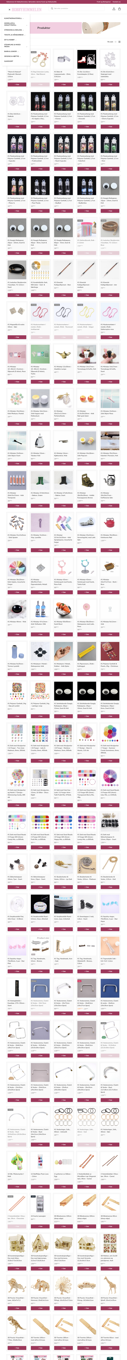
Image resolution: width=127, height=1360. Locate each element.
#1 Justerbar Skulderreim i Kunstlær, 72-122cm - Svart (17, 284)
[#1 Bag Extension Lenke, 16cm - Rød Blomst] (40, 59)
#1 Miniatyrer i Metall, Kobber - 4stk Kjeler (62, 665)
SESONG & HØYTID (11, 56)
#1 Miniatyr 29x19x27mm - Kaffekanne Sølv (107, 495)
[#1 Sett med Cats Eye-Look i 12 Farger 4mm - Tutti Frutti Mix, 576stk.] (63, 777)
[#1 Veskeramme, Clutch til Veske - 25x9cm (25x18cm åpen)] (63, 1072)
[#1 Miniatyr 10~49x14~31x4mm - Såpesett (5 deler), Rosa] (17, 354)
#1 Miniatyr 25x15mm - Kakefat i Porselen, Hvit (109, 454)
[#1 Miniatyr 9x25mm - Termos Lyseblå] (17, 651)
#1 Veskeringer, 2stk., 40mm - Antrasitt (62, 1130)
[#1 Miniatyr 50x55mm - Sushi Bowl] (63, 609)
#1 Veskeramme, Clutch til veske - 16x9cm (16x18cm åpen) (109, 1003)
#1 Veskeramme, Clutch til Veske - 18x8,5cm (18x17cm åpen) (16, 1045)
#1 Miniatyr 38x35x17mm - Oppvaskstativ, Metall (39, 582)
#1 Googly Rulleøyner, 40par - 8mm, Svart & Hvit (39, 242)
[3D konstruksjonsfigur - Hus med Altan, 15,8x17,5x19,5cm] (17, 1243)
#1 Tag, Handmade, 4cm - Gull (63, 960)
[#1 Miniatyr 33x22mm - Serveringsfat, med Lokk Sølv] (86, 522)
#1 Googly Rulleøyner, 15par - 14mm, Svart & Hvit (109, 200)
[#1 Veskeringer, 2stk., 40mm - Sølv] (110, 1117)
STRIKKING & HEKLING (13, 30)
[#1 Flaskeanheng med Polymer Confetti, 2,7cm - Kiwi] (110, 143)
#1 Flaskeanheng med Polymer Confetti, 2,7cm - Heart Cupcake (63, 158)
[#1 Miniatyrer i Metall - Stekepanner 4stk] (40, 651)
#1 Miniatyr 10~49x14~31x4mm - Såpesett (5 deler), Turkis (39, 370)
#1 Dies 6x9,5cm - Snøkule (14, 115)
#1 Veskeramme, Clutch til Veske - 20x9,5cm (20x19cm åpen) (86, 1045)
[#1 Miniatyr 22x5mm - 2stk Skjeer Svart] (17, 440)
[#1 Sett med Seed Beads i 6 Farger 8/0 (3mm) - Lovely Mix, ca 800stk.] (86, 822)
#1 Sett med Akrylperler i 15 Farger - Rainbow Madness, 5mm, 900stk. (63, 748)
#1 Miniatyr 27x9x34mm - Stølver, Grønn (40, 494)
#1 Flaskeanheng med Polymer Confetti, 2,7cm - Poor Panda (40, 200)
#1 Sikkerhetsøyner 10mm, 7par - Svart (15, 878)
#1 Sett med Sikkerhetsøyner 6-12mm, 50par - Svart (108, 837)
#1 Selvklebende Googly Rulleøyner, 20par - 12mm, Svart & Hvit (63, 705)
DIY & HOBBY (9, 40)
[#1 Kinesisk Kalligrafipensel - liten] (63, 269)
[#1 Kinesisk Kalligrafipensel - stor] (110, 269)
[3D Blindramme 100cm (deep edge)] (63, 1203)
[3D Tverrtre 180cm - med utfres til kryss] (63, 1325)
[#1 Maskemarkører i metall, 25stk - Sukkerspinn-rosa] (110, 312)
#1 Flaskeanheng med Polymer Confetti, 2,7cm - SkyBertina (86, 200)
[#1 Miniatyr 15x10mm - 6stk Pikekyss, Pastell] (17, 398)
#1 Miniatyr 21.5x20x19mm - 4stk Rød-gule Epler (85, 413)
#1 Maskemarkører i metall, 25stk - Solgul (85, 325)
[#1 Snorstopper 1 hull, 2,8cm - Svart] (86, 904)
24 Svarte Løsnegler (38, 1216)
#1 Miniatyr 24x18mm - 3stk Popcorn (86, 454)
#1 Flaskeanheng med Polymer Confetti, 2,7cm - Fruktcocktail (40, 158)
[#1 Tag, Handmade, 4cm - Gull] (63, 946)
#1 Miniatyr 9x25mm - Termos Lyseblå (16, 665)
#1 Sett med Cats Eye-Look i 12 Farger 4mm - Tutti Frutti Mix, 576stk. (62, 792)
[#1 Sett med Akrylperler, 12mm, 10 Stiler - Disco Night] (40, 777)
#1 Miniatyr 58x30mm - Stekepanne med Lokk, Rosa (86, 624)
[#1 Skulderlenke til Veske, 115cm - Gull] (110, 864)
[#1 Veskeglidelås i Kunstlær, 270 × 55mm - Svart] (17, 988)
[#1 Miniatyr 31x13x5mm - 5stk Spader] (17, 522)
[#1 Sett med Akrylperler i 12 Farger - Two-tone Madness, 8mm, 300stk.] (17, 733)
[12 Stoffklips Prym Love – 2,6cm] (40, 1161)
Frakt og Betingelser (104, 2)
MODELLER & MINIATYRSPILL (10, 24)
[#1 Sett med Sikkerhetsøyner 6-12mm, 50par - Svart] (110, 822)
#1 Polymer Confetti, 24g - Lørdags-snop (40, 704)
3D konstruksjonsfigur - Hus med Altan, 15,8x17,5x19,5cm (16, 1258)
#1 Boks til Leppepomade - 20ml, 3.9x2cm (62, 74)
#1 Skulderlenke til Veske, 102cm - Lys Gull (63, 878)
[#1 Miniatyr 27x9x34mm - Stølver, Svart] (63, 480)
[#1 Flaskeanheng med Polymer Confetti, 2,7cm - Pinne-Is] (17, 185)
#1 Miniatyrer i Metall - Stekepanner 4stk (39, 665)
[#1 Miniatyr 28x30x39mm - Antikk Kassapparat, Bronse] (86, 480)
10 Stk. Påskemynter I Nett (16, 1175)
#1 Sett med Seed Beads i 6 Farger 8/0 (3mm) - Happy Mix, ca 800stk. (63, 837)
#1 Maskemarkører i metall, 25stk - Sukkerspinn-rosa (108, 326)
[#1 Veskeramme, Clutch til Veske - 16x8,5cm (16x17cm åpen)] (86, 988)
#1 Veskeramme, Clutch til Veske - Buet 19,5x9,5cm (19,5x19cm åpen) (17, 1133)
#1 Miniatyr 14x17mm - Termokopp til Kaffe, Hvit (86, 368)
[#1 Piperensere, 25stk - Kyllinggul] (86, 651)
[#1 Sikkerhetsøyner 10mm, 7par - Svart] (17, 864)
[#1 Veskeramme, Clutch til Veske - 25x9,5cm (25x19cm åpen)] (40, 1072)
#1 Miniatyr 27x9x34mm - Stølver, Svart (63, 494)
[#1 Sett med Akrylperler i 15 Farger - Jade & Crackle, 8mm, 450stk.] (40, 733)
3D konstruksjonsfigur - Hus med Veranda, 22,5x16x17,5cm (86, 1258)
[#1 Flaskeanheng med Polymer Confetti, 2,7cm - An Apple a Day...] (40, 101)
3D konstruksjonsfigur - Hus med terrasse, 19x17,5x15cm (63, 1258)
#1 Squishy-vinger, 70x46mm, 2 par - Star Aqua (109, 918)
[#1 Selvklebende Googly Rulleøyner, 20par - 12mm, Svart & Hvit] (63, 691)
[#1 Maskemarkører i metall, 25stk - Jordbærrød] (40, 312)
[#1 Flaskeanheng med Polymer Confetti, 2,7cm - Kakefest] (86, 143)
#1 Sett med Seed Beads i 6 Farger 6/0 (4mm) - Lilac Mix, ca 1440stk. (110, 792)
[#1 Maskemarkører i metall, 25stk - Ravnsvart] (63, 312)
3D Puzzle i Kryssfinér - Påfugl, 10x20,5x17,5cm (63, 1299)
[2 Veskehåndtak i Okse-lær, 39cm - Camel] (110, 1161)
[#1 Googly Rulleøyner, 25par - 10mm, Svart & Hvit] (17, 227)
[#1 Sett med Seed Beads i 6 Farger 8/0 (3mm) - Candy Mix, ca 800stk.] (17, 822)
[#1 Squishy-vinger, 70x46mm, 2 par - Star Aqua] (110, 904)
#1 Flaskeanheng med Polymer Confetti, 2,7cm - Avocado (86, 116)
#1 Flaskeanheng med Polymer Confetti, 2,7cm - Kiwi (109, 158)
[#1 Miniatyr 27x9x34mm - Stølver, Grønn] (40, 480)
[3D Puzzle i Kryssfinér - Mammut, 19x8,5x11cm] (40, 1285)
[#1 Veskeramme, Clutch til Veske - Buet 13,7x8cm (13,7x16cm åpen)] (110, 1072)
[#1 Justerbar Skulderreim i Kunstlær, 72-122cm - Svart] (17, 269)
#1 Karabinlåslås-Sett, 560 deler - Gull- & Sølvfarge (39, 284)
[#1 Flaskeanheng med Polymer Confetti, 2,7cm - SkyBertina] (86, 185)
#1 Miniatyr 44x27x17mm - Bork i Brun (109, 582)
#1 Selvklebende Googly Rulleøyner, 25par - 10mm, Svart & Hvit (86, 705)
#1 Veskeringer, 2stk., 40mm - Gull (85, 1130)
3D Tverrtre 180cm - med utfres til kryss (61, 1339)
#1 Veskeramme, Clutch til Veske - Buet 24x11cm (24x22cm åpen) (39, 1133)
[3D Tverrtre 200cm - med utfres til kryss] (86, 1325)
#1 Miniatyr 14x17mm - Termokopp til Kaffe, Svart (109, 369)
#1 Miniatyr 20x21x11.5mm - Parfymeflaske (60, 413)
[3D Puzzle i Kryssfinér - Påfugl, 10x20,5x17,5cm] (63, 1285)
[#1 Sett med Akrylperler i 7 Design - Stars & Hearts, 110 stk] (86, 733)
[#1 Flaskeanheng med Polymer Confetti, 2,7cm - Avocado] (86, 101)
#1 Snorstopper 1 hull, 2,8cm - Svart (85, 917)
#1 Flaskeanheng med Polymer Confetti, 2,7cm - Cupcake (16, 158)
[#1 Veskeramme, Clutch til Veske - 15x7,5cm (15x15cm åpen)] (40, 988)
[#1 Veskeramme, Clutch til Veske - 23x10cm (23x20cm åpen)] (17, 1072)
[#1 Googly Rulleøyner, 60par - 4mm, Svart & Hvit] (63, 227)
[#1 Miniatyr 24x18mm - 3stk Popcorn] (86, 440)
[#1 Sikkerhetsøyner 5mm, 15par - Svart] (40, 864)
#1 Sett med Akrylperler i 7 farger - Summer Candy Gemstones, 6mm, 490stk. (110, 749)
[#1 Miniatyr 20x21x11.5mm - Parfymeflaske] (63, 398)
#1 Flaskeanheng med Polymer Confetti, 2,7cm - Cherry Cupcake (109, 116)
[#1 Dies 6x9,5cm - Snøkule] (17, 101)
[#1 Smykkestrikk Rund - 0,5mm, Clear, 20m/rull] (40, 904)
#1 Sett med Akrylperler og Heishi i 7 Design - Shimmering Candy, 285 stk (17, 793)
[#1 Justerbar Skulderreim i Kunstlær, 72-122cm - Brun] (110, 227)
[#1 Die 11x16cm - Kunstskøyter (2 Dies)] (86, 59)
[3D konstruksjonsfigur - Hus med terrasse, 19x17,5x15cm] (63, 1243)
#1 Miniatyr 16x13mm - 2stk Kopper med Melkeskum (39, 413)
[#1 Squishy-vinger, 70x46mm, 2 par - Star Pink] (17, 946)
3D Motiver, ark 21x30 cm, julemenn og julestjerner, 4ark (109, 1258)
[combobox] (76, 8)
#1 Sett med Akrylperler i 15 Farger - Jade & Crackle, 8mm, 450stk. (40, 748)
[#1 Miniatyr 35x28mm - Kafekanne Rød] (110, 522)
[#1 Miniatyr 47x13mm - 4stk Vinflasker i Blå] (40, 609)
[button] (119, 9)
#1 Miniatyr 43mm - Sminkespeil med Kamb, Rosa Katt (63, 582)
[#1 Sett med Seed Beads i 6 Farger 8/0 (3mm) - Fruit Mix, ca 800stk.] (40, 822)
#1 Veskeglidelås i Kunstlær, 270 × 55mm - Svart (16, 1003)
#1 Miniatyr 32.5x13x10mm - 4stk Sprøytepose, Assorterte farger (63, 538)
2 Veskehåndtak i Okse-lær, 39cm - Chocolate (16, 1217)
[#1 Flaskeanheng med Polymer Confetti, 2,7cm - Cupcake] (17, 143)
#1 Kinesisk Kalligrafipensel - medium (83, 284)
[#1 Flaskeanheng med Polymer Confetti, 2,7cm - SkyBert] (63, 185)
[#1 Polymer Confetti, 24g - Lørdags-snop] (40, 691)
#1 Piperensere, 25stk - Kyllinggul (86, 665)
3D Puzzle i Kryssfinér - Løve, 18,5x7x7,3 (16, 1299)
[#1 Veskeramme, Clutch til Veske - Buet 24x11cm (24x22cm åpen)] (40, 1117)
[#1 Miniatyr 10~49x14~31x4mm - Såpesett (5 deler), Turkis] (40, 354)
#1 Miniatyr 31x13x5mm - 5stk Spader (17, 536)
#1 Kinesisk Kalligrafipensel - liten (62, 283)
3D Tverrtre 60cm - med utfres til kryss (109, 1339)
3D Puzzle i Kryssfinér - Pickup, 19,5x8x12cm (86, 1299)
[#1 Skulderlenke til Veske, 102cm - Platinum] (86, 864)
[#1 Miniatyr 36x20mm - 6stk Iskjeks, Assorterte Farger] (17, 567)
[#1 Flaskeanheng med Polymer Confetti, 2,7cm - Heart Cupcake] (63, 143)
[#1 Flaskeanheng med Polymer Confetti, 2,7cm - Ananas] (63, 101)
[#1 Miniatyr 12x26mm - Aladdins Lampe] (63, 354)
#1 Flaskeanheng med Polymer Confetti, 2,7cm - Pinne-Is (16, 200)
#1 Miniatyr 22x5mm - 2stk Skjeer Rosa (109, 412)
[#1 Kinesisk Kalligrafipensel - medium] (86, 269)
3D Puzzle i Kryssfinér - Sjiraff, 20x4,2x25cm (109, 1299)
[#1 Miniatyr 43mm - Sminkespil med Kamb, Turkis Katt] (86, 567)
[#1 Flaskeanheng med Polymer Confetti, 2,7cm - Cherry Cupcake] (110, 101)
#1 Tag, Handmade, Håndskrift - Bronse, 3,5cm (84, 961)
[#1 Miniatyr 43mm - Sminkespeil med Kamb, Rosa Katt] (63, 567)
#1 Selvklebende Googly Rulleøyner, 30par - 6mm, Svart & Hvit (110, 705)
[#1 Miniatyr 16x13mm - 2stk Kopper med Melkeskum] (40, 398)
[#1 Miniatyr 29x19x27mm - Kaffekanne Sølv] (110, 480)
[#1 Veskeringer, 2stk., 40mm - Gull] (86, 1117)
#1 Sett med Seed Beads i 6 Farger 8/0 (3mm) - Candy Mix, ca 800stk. (17, 837)
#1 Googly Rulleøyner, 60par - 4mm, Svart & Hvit (62, 242)
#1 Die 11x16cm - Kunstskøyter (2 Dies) (85, 73)
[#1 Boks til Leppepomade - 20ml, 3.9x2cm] (63, 59)
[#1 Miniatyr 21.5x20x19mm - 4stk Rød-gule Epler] (86, 398)
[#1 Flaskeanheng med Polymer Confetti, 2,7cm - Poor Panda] (40, 185)
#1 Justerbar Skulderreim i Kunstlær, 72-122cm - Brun (110, 242)
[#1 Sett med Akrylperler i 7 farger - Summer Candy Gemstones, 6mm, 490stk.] (110, 733)
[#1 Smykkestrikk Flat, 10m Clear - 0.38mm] (17, 904)
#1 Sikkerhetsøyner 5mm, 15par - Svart (38, 878)
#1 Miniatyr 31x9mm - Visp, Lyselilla (39, 536)
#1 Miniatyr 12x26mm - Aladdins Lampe (63, 368)
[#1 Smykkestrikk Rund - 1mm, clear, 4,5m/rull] (63, 904)
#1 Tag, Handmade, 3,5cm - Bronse (38, 960)
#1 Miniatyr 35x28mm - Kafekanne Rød (109, 536)
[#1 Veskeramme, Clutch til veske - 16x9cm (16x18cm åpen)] (110, 988)
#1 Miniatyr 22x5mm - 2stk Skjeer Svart (16, 454)
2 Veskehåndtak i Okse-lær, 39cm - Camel (109, 1175)
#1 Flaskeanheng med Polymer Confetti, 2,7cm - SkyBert (63, 200)
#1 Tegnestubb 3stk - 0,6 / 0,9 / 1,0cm (109, 960)
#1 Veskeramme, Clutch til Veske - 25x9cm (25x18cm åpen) (63, 1087)
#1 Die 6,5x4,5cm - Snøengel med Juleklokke (108, 74)
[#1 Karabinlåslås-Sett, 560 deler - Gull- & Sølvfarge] (40, 269)
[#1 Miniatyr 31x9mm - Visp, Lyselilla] (40, 522)
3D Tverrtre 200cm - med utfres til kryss (84, 1339)
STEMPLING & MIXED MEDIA (12, 46)
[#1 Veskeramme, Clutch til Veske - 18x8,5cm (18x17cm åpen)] (17, 1030)
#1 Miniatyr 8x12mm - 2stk (109, 623)
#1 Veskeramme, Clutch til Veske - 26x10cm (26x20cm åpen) (86, 1087)
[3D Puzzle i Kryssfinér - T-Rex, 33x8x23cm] (17, 1325)
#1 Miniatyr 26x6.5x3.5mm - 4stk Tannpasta (16, 495)
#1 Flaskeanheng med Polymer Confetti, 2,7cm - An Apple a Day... (40, 116)
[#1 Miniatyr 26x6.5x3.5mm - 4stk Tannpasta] (17, 480)
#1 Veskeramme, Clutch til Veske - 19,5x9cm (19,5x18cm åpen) (39, 1045)
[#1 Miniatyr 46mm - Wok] (17, 609)
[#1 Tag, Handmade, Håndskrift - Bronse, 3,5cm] (86, 946)
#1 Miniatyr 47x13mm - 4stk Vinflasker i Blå (39, 623)
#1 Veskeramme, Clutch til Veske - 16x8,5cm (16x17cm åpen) (86, 1003)
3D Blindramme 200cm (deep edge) (86, 1217)
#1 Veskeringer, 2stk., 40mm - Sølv (109, 1130)
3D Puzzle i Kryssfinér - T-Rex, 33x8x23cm (16, 1339)
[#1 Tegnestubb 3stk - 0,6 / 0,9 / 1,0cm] (110, 946)
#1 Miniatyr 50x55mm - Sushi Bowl (63, 623)
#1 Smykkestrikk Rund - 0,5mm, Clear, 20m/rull (40, 917)
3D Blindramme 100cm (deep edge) (62, 1217)
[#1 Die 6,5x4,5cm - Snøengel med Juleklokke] (110, 59)
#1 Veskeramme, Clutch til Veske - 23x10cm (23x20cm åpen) (16, 1087)
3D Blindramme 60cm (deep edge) (109, 1217)
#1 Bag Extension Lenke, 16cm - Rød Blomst (40, 73)
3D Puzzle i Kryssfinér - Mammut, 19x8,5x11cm (40, 1299)
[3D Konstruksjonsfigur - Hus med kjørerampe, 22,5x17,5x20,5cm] (40, 1243)
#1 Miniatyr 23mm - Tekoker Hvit (38, 454)
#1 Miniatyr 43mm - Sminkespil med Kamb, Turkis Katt (85, 582)
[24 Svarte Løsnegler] (40, 1203)
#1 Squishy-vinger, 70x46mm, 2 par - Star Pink (16, 961)
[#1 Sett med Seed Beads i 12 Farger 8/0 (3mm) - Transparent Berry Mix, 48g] (86, 777)
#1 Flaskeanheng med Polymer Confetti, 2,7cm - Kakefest (86, 158)
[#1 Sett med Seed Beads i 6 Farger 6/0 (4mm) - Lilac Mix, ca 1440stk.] (110, 777)
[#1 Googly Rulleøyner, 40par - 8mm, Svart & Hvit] (40, 227)
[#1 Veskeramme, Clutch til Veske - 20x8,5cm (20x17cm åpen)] (63, 1030)
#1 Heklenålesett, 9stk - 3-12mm (86, 241)
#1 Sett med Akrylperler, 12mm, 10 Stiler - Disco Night (40, 792)
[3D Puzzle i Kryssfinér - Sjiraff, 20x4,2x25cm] (110, 1285)
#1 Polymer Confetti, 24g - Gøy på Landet (17, 704)
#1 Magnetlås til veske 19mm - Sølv (16, 325)
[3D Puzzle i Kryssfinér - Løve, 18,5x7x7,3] (17, 1285)
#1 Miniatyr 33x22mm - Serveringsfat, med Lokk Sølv (86, 537)
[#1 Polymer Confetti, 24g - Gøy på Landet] (17, 691)
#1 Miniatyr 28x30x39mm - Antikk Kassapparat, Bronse (85, 495)
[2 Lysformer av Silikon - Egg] (63, 1161)
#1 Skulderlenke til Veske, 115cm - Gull (108, 878)
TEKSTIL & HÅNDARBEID (14, 35)
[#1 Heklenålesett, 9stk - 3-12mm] (86, 227)
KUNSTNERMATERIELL (13, 18)
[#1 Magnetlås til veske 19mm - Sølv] (17, 312)
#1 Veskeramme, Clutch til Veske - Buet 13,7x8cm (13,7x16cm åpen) (109, 1088)
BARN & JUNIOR (10, 51)
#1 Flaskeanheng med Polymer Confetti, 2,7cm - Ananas (63, 116)
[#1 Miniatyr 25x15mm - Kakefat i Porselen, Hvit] (110, 440)
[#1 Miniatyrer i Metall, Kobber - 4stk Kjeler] (63, 651)
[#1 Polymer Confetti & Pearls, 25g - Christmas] (110, 651)
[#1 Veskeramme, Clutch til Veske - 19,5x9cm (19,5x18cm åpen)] (40, 1030)
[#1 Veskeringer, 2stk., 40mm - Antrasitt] (63, 1117)
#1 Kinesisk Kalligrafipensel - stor (109, 283)
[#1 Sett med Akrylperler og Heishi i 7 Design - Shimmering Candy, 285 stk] (17, 777)
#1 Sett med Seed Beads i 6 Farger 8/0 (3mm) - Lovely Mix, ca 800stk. (86, 837)
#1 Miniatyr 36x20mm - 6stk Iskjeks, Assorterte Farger (16, 582)
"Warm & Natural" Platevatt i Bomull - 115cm (15, 74)
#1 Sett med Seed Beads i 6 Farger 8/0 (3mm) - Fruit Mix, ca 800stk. (40, 837)
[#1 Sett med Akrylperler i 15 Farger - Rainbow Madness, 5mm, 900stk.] (63, 733)
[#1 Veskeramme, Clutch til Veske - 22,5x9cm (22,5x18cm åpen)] (110, 1030)
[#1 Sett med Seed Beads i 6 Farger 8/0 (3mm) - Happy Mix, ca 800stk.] (63, 822)
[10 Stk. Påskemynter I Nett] (17, 1161)
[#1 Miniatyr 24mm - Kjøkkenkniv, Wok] (63, 440)
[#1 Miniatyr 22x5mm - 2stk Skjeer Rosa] (110, 398)
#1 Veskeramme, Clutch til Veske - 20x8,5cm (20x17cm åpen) (63, 1045)
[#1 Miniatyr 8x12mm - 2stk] (110, 609)
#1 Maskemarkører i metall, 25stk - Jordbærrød (38, 326)
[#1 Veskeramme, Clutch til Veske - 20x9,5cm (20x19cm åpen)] (86, 1030)
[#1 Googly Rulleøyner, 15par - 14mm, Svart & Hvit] (110, 185)
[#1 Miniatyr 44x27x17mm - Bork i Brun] (110, 567)
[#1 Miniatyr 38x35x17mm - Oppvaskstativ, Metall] (40, 567)
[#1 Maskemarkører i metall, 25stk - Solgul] (86, 312)
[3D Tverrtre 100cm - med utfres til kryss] (40, 1325)
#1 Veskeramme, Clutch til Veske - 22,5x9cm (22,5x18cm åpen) (109, 1045)
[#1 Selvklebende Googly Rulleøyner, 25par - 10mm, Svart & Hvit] (86, 691)
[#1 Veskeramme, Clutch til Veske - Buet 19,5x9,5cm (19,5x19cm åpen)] (17, 1117)
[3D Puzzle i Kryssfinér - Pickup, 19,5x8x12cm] (86, 1285)
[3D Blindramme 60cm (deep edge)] (110, 1203)
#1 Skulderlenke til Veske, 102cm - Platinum (86, 878)
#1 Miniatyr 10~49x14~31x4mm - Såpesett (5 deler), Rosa (17, 369)
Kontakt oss (117, 2)
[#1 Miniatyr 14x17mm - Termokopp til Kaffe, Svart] (110, 354)
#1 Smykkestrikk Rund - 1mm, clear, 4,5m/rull (63, 917)
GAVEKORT (8, 61)
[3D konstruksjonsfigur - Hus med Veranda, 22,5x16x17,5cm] (86, 1243)
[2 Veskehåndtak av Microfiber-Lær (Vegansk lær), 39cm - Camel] (86, 1161)
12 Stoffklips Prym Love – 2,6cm (40, 1175)
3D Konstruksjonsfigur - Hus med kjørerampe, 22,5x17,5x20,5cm (39, 1258)
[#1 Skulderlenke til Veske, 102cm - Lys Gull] (63, 864)
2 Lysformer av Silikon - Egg (62, 1175)
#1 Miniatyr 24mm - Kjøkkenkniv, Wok (61, 454)
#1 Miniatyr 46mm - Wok (17, 622)
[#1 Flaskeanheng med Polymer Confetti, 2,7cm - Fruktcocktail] (40, 143)
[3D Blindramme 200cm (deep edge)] (86, 1203)
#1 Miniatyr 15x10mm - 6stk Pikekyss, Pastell (16, 412)
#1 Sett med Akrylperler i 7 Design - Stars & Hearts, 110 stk (86, 748)
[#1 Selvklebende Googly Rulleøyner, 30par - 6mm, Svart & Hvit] (110, 691)
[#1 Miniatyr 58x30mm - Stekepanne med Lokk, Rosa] (86, 609)
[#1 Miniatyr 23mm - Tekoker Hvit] (40, 440)
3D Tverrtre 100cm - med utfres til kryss (38, 1339)
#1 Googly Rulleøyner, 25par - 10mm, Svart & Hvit (16, 242)
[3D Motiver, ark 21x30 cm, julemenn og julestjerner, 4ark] (110, 1243)
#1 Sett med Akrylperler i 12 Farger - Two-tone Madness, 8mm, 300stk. (17, 748)
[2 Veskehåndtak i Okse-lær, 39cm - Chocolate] (17, 1203)
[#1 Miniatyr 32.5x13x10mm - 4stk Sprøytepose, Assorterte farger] (63, 522)
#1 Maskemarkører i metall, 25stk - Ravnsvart (63, 325)
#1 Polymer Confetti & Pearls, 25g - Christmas (109, 665)
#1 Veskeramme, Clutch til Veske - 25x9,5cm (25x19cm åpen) (39, 1087)
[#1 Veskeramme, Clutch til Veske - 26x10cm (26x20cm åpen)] (86, 1072)
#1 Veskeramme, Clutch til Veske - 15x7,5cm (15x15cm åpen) (39, 1003)
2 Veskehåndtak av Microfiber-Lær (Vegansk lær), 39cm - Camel (86, 1176)
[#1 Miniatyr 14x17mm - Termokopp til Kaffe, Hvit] (86, 354)
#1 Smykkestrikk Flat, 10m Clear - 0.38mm (16, 917)
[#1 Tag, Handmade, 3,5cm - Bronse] (40, 946)
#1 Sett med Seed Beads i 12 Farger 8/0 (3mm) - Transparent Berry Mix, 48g (86, 793)
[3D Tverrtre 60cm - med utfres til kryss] (110, 1325)
